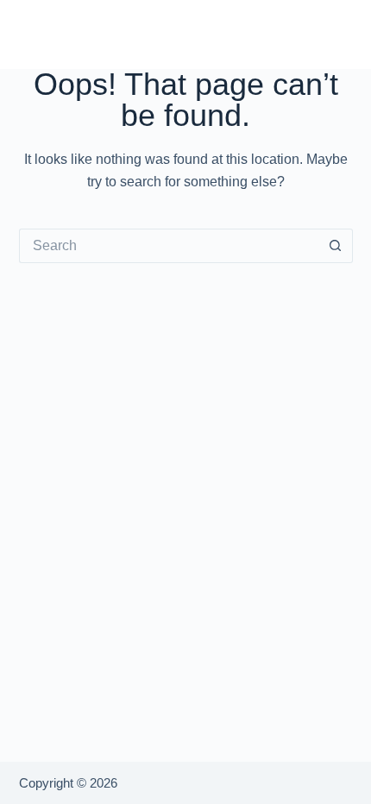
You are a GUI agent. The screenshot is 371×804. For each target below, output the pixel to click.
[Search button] (335, 246)
